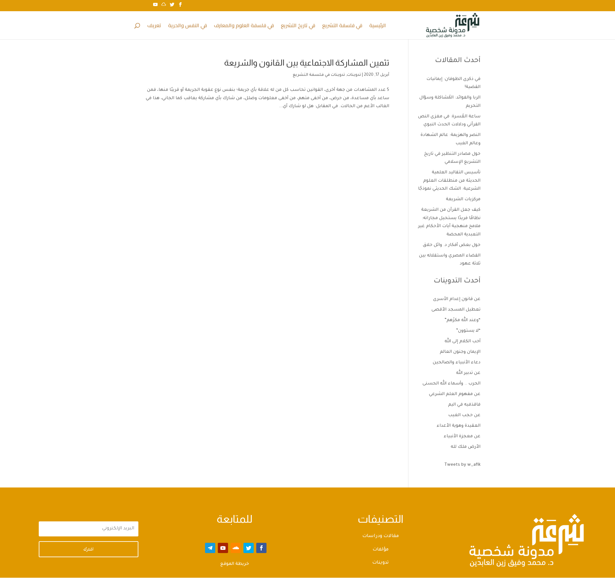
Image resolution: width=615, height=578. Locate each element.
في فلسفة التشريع (342, 26)
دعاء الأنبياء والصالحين (456, 362)
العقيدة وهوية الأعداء (458, 426)
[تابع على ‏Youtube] (223, 548)
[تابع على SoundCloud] (236, 548)
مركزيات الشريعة (463, 199)
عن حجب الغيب (464, 415)
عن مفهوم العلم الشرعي (454, 394)
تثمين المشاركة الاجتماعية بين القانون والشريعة (306, 62)
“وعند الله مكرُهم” (462, 320)
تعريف (154, 26)
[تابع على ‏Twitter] (248, 548)
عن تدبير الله (468, 373)
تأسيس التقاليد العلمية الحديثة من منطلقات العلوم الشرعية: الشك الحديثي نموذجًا (449, 180)
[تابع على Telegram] (210, 548)
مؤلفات (381, 549)
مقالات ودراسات (380, 536)
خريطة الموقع (234, 564)
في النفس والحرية (187, 26)
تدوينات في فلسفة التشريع (319, 75)
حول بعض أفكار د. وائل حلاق (451, 245)
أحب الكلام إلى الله (462, 341)
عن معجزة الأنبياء (462, 436)
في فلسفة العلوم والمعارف (244, 26)
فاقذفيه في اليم (464, 404)
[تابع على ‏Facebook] (261, 548)
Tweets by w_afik (462, 465)
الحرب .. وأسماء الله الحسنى (451, 383)
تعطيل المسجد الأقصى (455, 309)
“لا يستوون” (468, 331)
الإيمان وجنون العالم (460, 352)
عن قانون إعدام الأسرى (456, 299)
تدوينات (354, 75)
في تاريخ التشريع (298, 26)
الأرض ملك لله (465, 447)
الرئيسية (377, 26)
